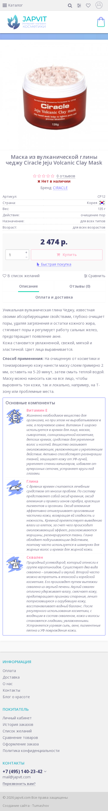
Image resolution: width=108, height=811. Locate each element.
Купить (70, 254)
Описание (28, 286)
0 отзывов (66, 175)
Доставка (11, 677)
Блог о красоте (16, 696)
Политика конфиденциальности (31, 750)
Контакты (11, 690)
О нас (8, 683)
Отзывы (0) (79, 286)
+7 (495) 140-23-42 (22, 771)
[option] (54, 96)
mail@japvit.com (17, 776)
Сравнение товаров (20, 737)
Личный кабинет (17, 717)
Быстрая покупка (56, 264)
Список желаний (17, 730)
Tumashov (40, 805)
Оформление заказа (21, 744)
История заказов (18, 724)
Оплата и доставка (54, 297)
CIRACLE (60, 187)
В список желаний (23, 275)
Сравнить (96, 275)
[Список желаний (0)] (88, 5)
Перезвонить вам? (19, 783)
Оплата (9, 670)
